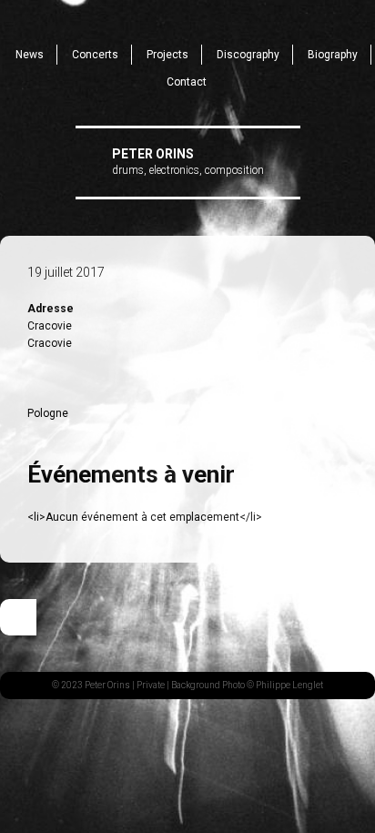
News (29, 54)
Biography (333, 54)
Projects (167, 54)
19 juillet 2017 (66, 272)
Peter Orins (153, 154)
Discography (248, 54)
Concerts (95, 54)
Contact (187, 82)
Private (151, 685)
